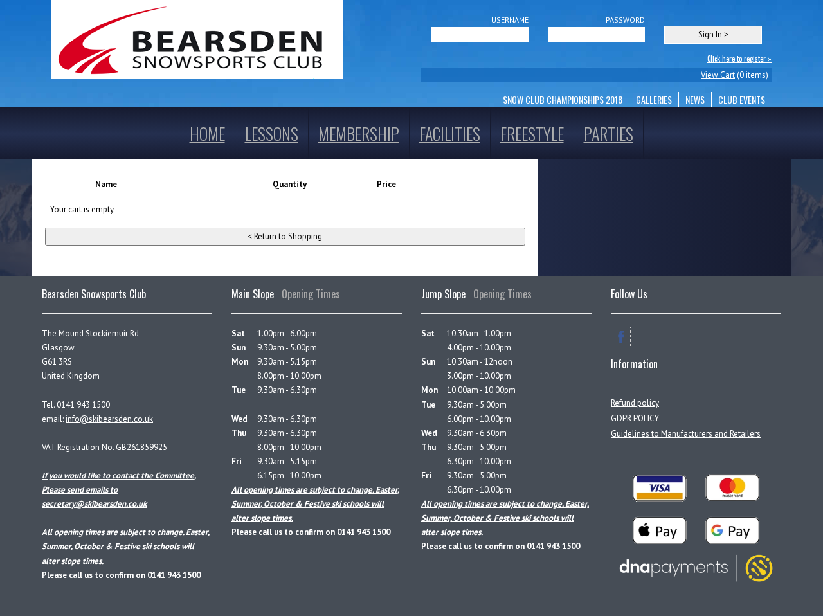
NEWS (695, 99)
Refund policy (635, 402)
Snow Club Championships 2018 (562, 99)
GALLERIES (654, 99)
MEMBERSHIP (358, 133)
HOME (207, 133)
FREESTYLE (532, 133)
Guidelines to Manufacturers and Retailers (686, 433)
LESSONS (271, 133)
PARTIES (608, 133)
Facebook (621, 337)
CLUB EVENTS (741, 99)
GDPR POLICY (635, 418)
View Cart (718, 74)
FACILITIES (449, 133)
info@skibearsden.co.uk (109, 418)
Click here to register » (739, 58)
